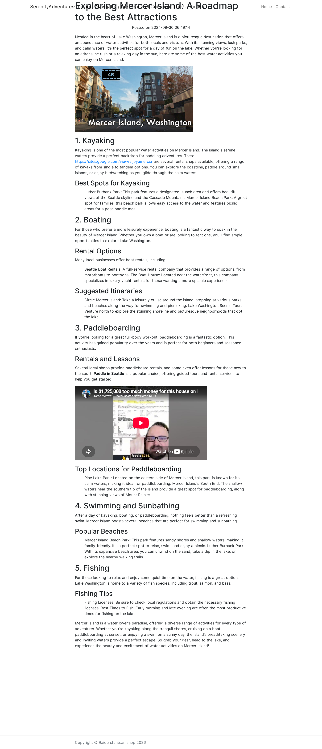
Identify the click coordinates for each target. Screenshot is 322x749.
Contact (283, 6)
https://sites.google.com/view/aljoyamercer (114, 161)
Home (266, 6)
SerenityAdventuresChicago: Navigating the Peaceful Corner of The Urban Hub (118, 6)
